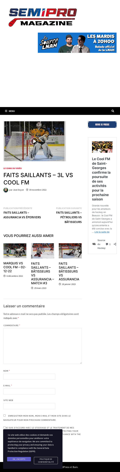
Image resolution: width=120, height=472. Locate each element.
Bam (75, 467)
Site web (8, 400)
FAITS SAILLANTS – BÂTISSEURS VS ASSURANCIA (69, 271)
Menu (12, 111)
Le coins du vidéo (12, 168)
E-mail (7, 385)
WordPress (63, 467)
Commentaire (11, 325)
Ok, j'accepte (19, 459)
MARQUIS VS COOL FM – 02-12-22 (14, 267)
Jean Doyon (18, 189)
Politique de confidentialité (46, 460)
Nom (6, 370)
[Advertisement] (60, 83)
